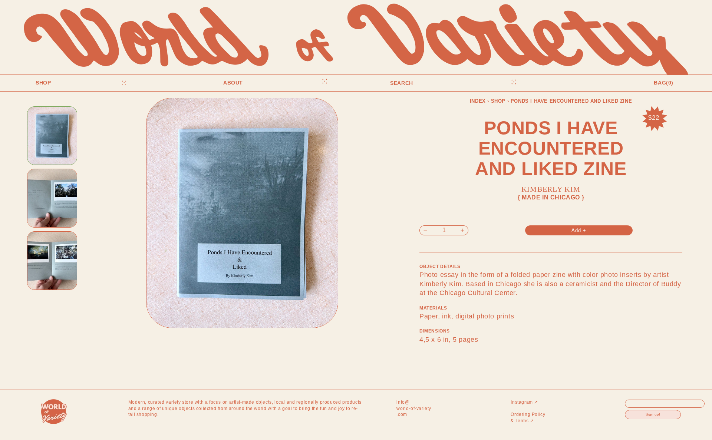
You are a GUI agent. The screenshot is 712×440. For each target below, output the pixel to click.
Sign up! (653, 415)
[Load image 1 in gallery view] (52, 135)
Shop (498, 101)
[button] (66, 82)
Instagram (524, 402)
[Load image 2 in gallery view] (52, 198)
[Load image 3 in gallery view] (52, 260)
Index (478, 101)
